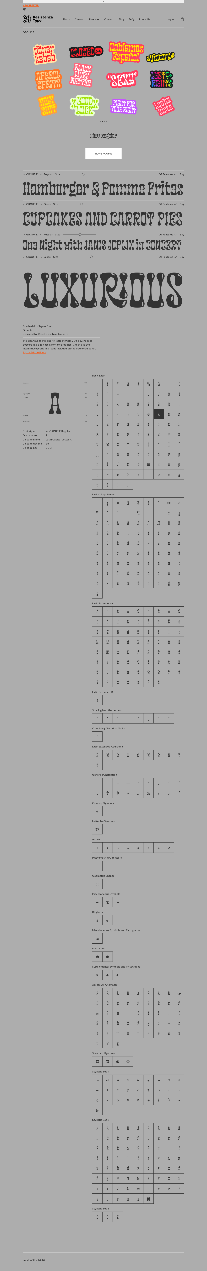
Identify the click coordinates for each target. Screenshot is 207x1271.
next (144, 80)
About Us (144, 19)
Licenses (94, 19)
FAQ (131, 19)
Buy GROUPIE (103, 153)
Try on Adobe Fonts (34, 352)
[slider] (83, 174)
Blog (121, 19)
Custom (79, 19)
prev (63, 80)
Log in (170, 19)
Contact (109, 19)
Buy (182, 174)
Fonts (66, 19)
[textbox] (104, 187)
